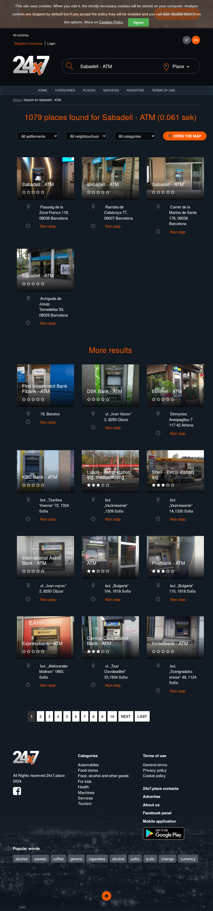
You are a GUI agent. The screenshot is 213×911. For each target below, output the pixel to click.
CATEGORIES (65, 90)
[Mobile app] (163, 833)
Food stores (88, 770)
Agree (138, 22)
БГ (187, 40)
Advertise (151, 796)
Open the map (186, 136)
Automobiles (88, 764)
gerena (76, 858)
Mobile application (159, 821)
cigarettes (97, 858)
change (167, 858)
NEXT (126, 716)
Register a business (28, 43)
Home (17, 99)
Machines (86, 792)
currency (188, 858)
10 (112, 716)
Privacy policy (155, 770)
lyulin (150, 858)
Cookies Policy (111, 22)
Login (51, 43)
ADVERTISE (135, 90)
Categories (88, 755)
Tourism (85, 803)
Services (111, 90)
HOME (42, 90)
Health (83, 786)
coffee (58, 858)
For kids (85, 781)
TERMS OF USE (163, 90)
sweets (40, 858)
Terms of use (154, 755)
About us (151, 805)
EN (196, 40)
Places (89, 90)
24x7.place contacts (160, 788)
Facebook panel (157, 813)
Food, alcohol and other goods (103, 775)
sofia (135, 858)
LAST (142, 716)
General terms (155, 764)
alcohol (22, 858)
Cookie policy (154, 775)
